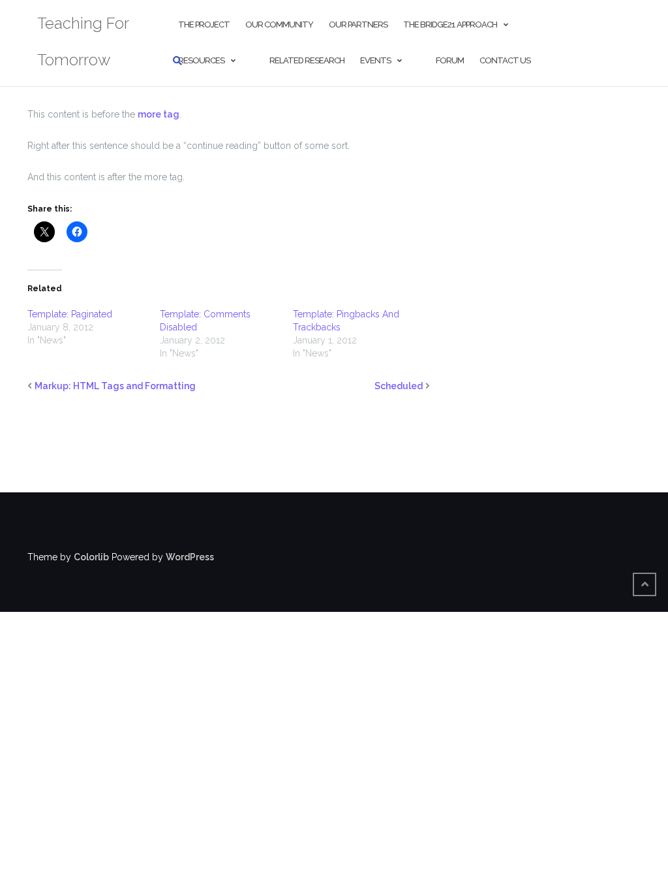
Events (375, 60)
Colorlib (91, 557)
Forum (450, 60)
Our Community (279, 24)
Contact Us (504, 60)
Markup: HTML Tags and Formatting (115, 386)
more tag (158, 114)
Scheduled (398, 386)
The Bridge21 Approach (450, 24)
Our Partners (358, 24)
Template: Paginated (69, 314)
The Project (204, 24)
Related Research (306, 60)
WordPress (190, 557)
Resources (201, 60)
